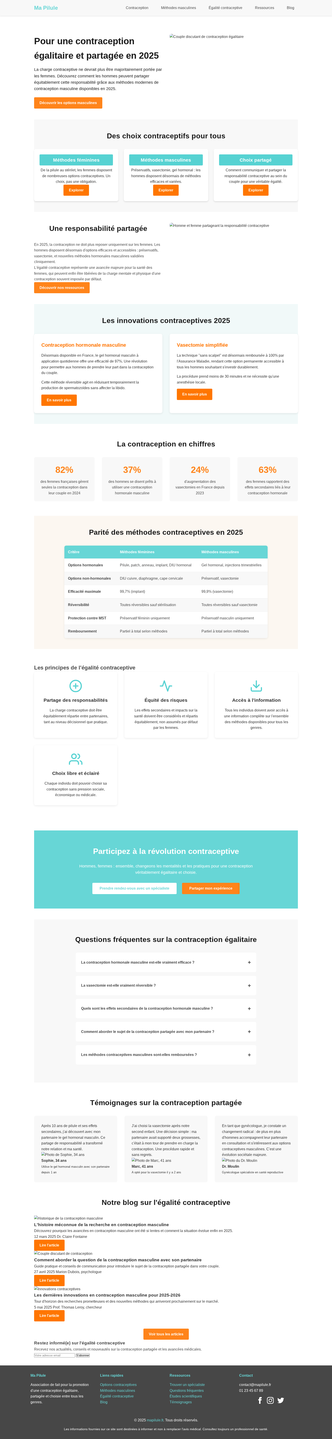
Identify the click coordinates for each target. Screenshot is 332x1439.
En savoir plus (59, 400)
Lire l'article (49, 1245)
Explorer (76, 190)
